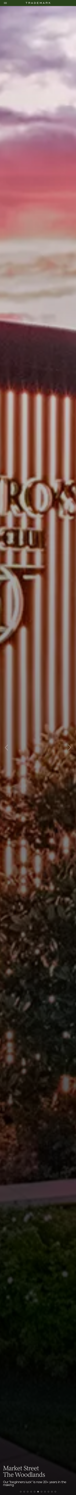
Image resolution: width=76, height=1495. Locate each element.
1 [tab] (20, 1491)
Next (69, 747)
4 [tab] (31, 1491)
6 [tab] (38, 1491)
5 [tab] (34, 1491)
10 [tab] (52, 1491)
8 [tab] (45, 1491)
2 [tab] (24, 1491)
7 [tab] (41, 1491)
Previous (6, 747)
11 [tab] (55, 1491)
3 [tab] (27, 1491)
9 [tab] (48, 1491)
